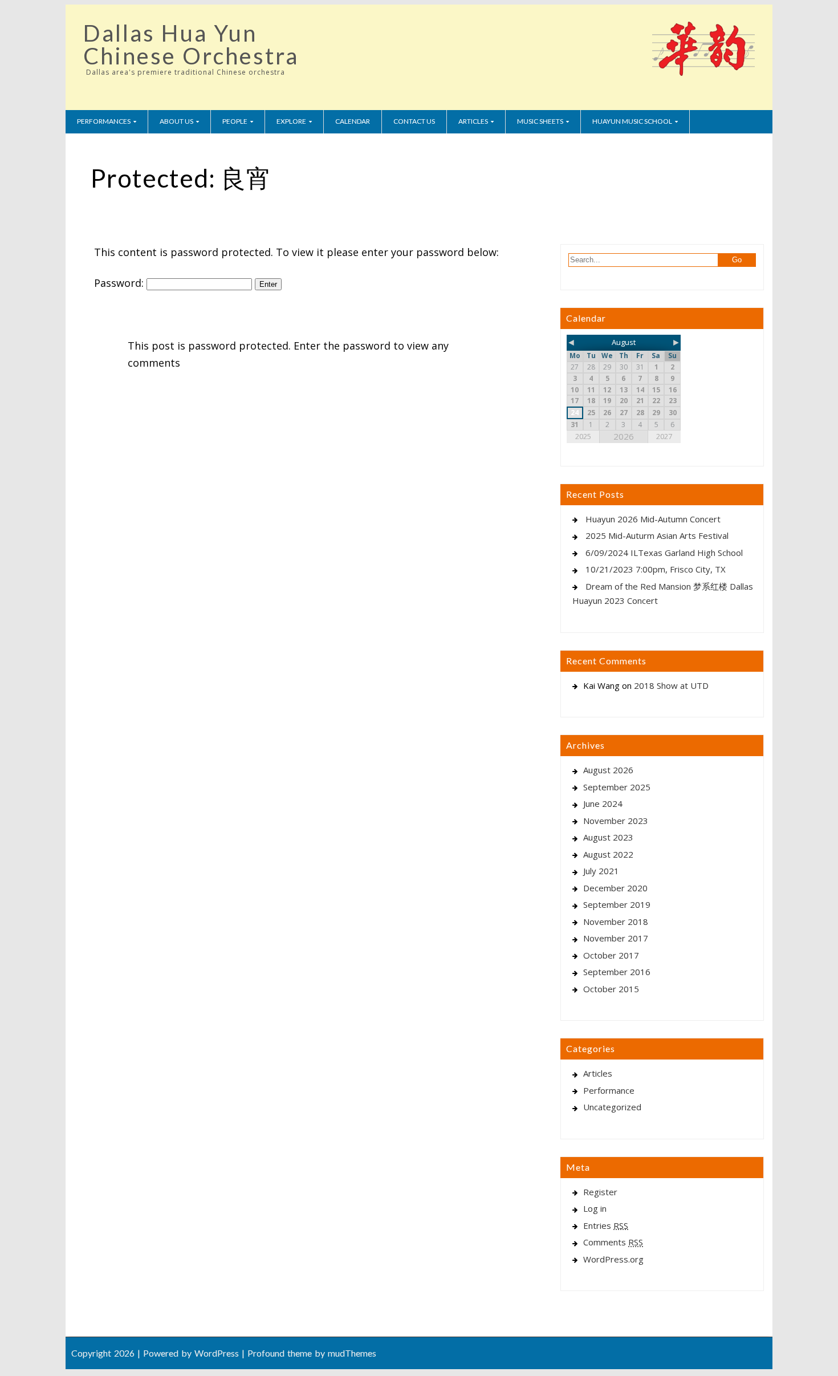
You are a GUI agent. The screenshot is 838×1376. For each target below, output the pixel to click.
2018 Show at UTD (671, 685)
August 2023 (608, 837)
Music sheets (540, 121)
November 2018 (615, 921)
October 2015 (611, 989)
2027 (664, 436)
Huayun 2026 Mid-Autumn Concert (653, 519)
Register (600, 1192)
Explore (291, 121)
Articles (473, 121)
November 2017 (615, 938)
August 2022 (608, 854)
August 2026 (608, 770)
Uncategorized (612, 1107)
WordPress (216, 1352)
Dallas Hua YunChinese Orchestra (191, 44)
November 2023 (615, 820)
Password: (120, 283)
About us (176, 121)
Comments (613, 1242)
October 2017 (611, 955)
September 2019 (616, 904)
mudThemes (352, 1352)
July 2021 (601, 870)
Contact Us (414, 121)
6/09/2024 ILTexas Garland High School (664, 552)
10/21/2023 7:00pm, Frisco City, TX (655, 569)
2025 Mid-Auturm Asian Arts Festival (657, 535)
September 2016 (616, 971)
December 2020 (615, 888)
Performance (608, 1090)
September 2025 (616, 787)
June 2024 (603, 803)
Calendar (352, 121)
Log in (595, 1208)
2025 (583, 436)
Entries (605, 1225)
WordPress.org (613, 1259)
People (234, 121)
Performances (104, 121)
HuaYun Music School (632, 121)
